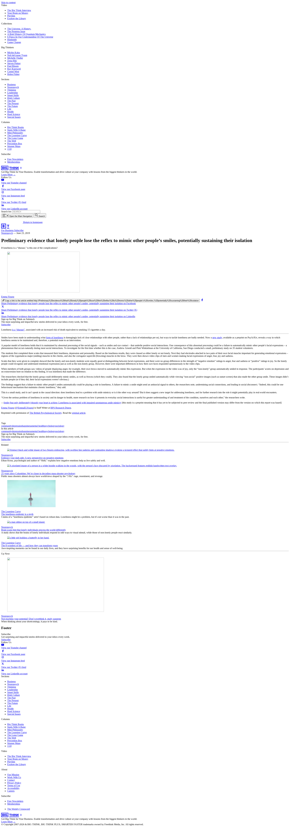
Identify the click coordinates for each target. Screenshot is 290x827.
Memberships (13, 162)
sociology (59, 426)
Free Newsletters (15, 159)
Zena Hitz (12, 60)
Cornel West (13, 71)
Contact (11, 780)
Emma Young (7, 296)
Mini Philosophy (15, 132)
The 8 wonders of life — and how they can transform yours (29, 545)
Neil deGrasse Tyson (17, 55)
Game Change (14, 42)
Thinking (11, 90)
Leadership (12, 92)
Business (11, 84)
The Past (11, 100)
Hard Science (13, 114)
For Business (7, 230)
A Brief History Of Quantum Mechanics (26, 34)
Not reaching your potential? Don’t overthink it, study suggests (31, 618)
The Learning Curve (17, 135)
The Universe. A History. (19, 28)
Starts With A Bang (16, 130)
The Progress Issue (16, 31)
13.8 (9, 149)
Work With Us (14, 777)
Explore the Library (16, 18)
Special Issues (14, 117)
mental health (37, 426)
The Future (12, 106)
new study (217, 337)
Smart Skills (13, 95)
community (6, 426)
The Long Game (15, 138)
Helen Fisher (13, 74)
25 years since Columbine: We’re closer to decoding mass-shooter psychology (38, 473)
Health (10, 111)
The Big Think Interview (19, 10)
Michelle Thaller (15, 58)
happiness (26, 426)
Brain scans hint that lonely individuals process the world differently (33, 530)
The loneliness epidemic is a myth (17, 514)
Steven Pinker (14, 63)
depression (17, 426)
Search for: (6, 211)
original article (78, 413)
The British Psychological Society (45, 413)
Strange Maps (13, 146)
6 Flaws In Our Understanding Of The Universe (30, 37)
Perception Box (14, 143)
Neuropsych (13, 87)
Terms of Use (13, 785)
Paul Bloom (13, 66)
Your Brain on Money (17, 13)
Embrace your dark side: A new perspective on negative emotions (32, 458)
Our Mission (13, 774)
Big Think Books (15, 127)
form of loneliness (54, 337)
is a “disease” (18, 329)
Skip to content (8, 2)
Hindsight (12, 39)
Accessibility (13, 788)
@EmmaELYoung (24, 407)
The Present (13, 103)
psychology (49, 426)
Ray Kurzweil (14, 69)
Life (9, 109)
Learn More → (8, 174)
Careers (10, 791)
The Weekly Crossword (18, 809)
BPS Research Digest (60, 407)
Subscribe (19, 230)
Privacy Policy (14, 782)
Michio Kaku (13, 52)
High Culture (13, 98)
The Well (11, 141)
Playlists (11, 15)
